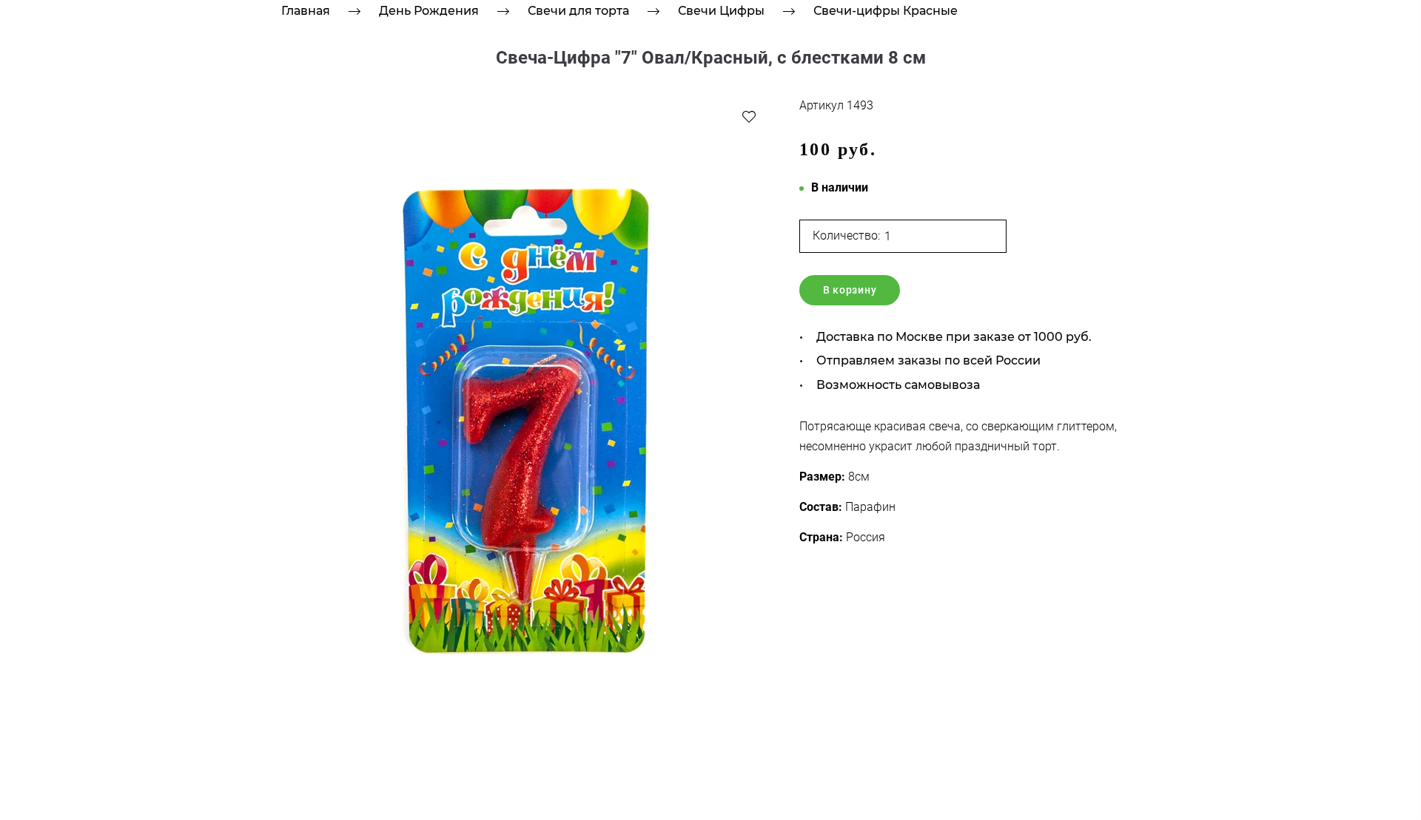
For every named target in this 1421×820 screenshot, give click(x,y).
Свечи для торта (578, 11)
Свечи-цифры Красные (885, 11)
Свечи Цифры (721, 11)
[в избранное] (749, 116)
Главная (305, 11)
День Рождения (429, 11)
